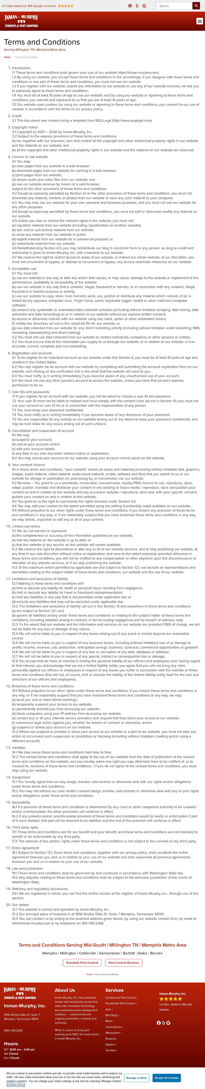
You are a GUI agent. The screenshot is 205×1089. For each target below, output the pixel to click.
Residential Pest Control (120, 1003)
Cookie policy (15, 1084)
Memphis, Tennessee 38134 (21, 1019)
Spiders (110, 1044)
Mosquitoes (113, 1033)
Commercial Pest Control (121, 998)
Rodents (111, 1039)
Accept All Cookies (167, 1077)
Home (89, 974)
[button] (199, 21)
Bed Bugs (112, 1015)
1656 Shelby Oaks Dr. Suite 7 (22, 1015)
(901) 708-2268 (13, 1030)
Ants (108, 1009)
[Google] (144, 5)
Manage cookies (136, 1077)
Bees (109, 1021)
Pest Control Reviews (124, 962)
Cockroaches (114, 1027)
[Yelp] (137, 5)
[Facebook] (130, 5)
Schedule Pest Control (82, 962)
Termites (111, 1050)
